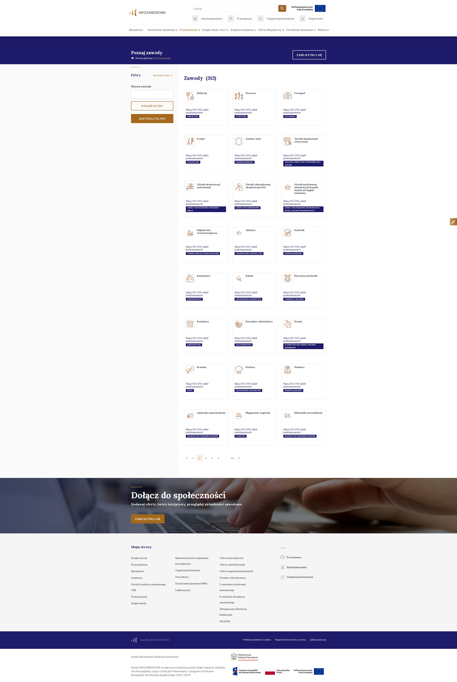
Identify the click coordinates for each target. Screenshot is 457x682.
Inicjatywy (137, 577)
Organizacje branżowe (187, 570)
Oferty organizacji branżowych (237, 571)
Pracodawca (293, 557)
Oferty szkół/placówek (232, 564)
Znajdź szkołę (139, 603)
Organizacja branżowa (299, 576)
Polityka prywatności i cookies (257, 639)
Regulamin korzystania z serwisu (290, 639)
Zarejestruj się (139, 557)
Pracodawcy (182, 576)
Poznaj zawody (139, 596)
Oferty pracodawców (232, 557)
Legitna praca (182, 590)
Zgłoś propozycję (318, 639)
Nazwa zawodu (141, 86)
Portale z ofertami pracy (233, 577)
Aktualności (138, 571)
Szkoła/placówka (296, 567)
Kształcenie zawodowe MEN (191, 583)
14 (232, 458)
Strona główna (144, 58)
